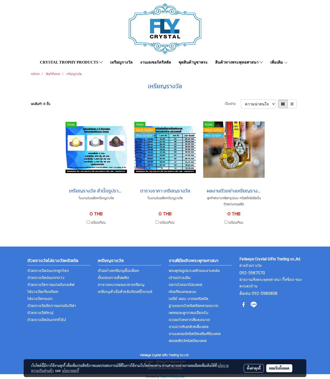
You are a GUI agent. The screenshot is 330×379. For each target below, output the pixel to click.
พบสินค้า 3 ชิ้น (40, 104)
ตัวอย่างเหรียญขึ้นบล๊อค (118, 271)
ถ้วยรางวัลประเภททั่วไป (46, 320)
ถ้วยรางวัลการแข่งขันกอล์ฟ (50, 285)
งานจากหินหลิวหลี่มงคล (188, 327)
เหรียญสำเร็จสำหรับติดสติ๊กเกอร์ (125, 292)
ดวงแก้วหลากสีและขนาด (189, 320)
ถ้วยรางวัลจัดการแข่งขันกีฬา (51, 306)
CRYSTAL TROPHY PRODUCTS (69, 62)
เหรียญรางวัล (121, 62)
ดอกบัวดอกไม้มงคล (185, 285)
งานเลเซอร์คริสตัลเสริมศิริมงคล (195, 334)
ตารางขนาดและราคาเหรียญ (121, 285)
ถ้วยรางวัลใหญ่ (40, 313)
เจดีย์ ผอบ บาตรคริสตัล (188, 299)
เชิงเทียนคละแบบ (182, 292)
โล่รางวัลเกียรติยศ (42, 292)
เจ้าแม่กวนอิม (180, 278)
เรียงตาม (233, 104)
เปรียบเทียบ (98, 223)
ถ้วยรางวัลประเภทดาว (45, 278)
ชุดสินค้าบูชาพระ (193, 62)
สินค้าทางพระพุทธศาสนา (237, 62)
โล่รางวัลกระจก (40, 299)
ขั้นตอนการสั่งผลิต (113, 278)
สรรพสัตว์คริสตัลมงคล (188, 341)
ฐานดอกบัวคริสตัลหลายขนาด (193, 306)
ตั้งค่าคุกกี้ (254, 368)
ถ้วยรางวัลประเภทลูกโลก (48, 271)
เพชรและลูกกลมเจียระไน (188, 313)
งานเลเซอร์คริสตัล (155, 62)
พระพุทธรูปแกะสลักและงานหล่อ (194, 271)
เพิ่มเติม (277, 62)
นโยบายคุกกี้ (70, 370)
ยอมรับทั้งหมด (279, 368)
